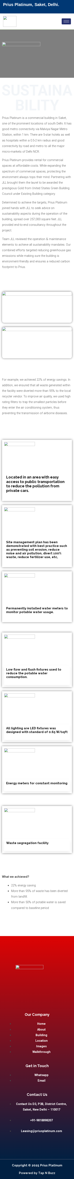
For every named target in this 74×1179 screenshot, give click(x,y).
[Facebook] (38, 10)
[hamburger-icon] (66, 21)
